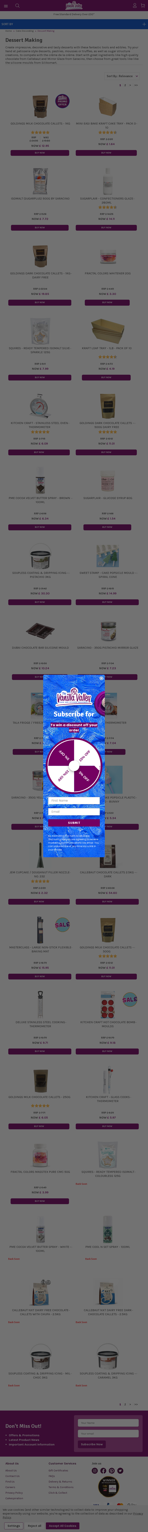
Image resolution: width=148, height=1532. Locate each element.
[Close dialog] (101, 678)
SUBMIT (74, 823)
